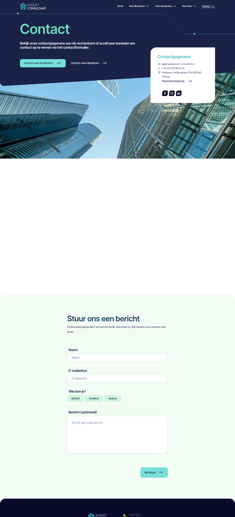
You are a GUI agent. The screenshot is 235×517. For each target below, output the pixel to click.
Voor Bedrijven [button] (137, 6)
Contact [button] (206, 6)
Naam (73, 350)
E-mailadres (78, 371)
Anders (113, 398)
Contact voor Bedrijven (85, 63)
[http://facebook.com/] (165, 93)
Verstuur (150, 472)
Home (120, 6)
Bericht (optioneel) (83, 412)
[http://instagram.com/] (172, 93)
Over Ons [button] (187, 6)
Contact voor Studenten (39, 63)
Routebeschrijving (173, 81)
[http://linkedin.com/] (178, 93)
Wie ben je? (77, 391)
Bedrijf (75, 398)
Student (94, 398)
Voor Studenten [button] (163, 6)
